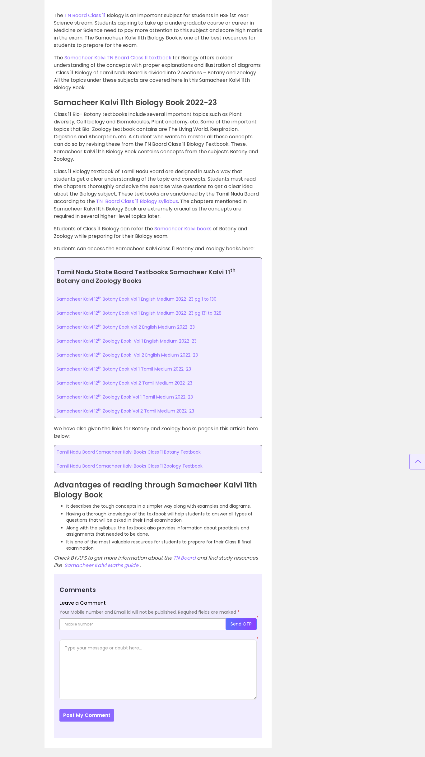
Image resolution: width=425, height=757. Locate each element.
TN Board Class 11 (84, 15)
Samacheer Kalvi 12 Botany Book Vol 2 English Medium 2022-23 (126, 327)
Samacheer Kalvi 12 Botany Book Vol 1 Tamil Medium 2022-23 (124, 369)
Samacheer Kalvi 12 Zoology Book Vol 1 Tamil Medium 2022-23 (125, 397)
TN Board (184, 557)
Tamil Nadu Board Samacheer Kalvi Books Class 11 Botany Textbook (129, 452)
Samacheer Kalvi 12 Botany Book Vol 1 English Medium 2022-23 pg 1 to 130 (137, 299)
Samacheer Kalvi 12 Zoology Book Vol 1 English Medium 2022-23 (127, 341)
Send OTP (241, 624)
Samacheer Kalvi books (183, 228)
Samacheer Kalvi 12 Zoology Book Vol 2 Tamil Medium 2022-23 (125, 411)
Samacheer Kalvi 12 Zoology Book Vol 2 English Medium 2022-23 (127, 355)
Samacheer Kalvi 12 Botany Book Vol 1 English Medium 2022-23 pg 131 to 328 (139, 313)
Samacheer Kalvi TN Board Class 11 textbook (117, 57)
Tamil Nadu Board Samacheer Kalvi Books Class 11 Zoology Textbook (130, 466)
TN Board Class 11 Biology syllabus (137, 201)
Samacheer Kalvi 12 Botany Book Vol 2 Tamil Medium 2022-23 (124, 383)
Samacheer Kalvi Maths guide (101, 565)
